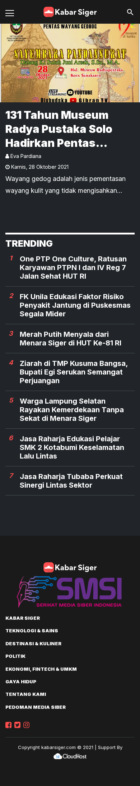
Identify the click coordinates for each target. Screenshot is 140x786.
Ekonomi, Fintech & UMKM (41, 669)
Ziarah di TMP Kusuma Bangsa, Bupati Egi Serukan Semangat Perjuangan (74, 372)
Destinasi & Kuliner (33, 643)
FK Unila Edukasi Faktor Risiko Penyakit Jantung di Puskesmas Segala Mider (75, 305)
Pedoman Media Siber (35, 707)
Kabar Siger (22, 618)
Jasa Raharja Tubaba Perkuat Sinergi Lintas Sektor (71, 480)
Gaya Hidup (20, 681)
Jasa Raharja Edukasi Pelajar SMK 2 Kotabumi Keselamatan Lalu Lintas (72, 447)
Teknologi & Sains (31, 630)
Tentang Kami (25, 694)
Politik (15, 656)
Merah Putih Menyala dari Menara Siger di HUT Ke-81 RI (70, 338)
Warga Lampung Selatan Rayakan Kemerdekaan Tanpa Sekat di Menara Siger (72, 410)
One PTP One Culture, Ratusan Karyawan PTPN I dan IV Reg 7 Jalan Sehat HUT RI (73, 267)
